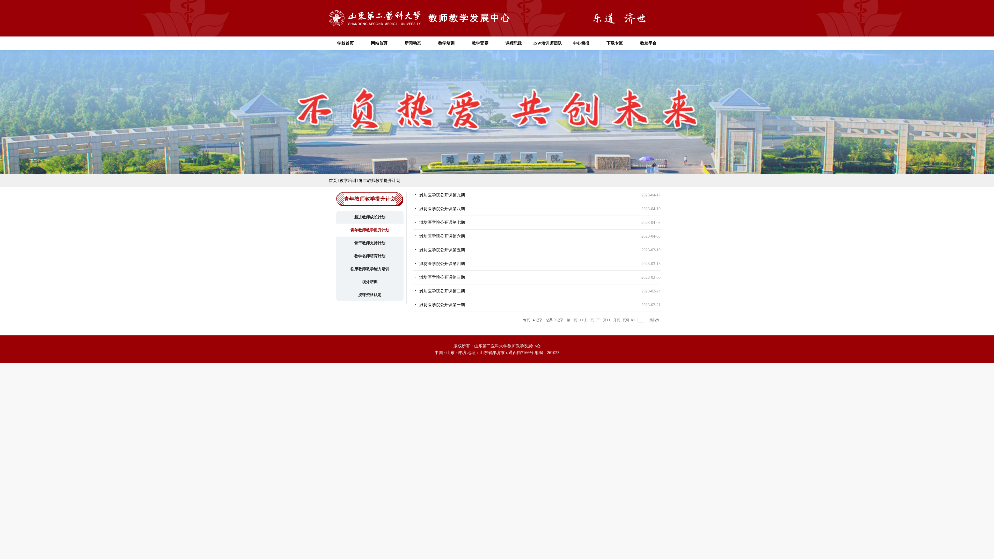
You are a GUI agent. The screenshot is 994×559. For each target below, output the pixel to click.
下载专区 (614, 43)
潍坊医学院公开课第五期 (442, 250)
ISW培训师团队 (547, 43)
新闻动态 (413, 43)
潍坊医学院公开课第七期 (442, 222)
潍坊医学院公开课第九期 (442, 195)
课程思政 (514, 43)
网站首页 (379, 43)
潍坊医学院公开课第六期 (442, 236)
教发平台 (648, 43)
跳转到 (655, 320)
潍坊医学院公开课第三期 (442, 277)
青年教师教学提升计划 (379, 180)
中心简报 (581, 43)
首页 (333, 180)
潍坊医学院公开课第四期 (442, 263)
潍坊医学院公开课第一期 (442, 305)
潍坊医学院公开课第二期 (442, 291)
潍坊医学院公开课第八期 (442, 209)
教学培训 (446, 43)
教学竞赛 (480, 43)
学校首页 (345, 43)
